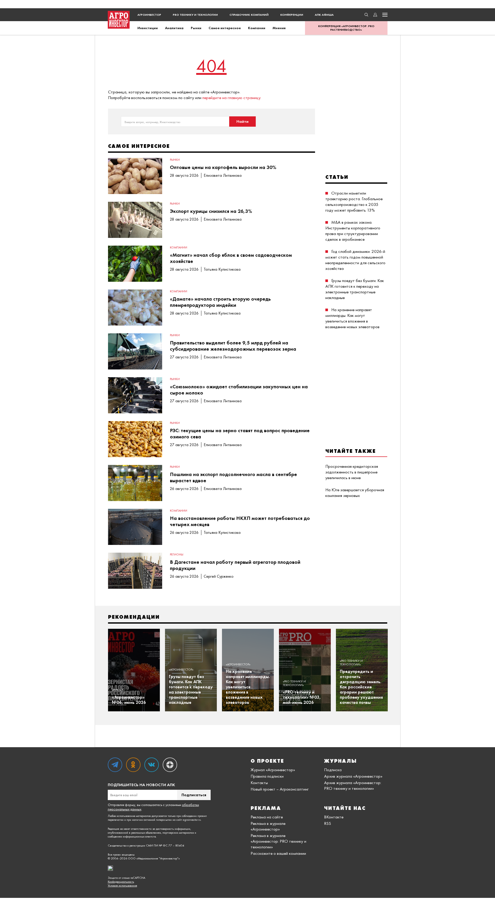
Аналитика (174, 28)
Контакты (259, 782)
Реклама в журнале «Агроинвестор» (268, 826)
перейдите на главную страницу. (231, 97)
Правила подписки (267, 776)
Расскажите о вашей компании (278, 853)
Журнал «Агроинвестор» (273, 769)
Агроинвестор (149, 15)
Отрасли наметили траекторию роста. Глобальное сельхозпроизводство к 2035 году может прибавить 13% (354, 201)
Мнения (279, 28)
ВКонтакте (333, 817)
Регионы (176, 554)
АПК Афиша (324, 15)
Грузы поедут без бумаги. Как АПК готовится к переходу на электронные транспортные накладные (354, 289)
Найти (242, 121)
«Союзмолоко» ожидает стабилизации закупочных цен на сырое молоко (239, 389)
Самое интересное (225, 28)
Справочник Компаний (249, 15)
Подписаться (194, 795)
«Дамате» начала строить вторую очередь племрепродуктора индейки (220, 302)
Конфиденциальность (121, 882)
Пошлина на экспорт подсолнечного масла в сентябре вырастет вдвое (233, 477)
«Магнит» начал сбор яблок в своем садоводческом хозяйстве (231, 258)
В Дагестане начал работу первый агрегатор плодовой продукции (235, 565)
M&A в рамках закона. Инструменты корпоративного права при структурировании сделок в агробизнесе (352, 230)
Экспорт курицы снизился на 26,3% (211, 211)
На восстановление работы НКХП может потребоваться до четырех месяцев (240, 521)
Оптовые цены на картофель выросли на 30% (223, 167)
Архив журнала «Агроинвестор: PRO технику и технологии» (352, 785)
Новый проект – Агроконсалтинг (280, 789)
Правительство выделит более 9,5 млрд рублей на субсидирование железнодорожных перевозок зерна (233, 346)
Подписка (333, 769)
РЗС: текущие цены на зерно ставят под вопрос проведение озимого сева (240, 433)
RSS (327, 823)
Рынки (196, 28)
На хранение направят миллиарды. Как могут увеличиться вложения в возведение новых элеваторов (352, 318)
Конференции (291, 15)
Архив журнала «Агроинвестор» (353, 776)
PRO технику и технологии (195, 15)
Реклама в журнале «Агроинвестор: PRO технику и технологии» (278, 841)
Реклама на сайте (267, 817)
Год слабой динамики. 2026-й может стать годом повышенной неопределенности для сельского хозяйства (355, 259)
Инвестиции (147, 28)
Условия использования (122, 886)
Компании (256, 28)
